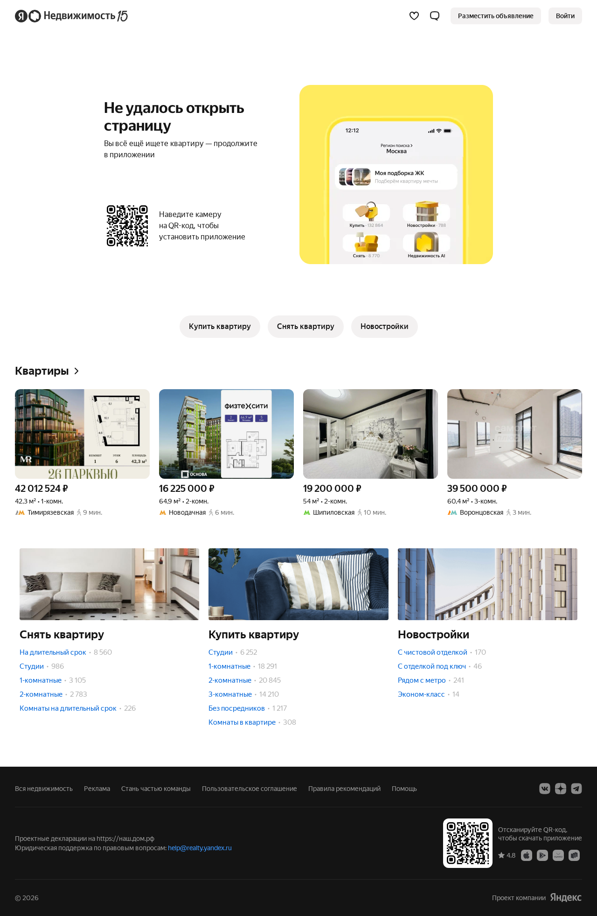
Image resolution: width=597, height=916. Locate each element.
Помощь (404, 788)
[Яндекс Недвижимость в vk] (544, 788)
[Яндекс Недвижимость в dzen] (560, 788)
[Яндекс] (565, 897)
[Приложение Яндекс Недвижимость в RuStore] (574, 855)
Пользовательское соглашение (249, 788)
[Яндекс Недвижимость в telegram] (576, 788)
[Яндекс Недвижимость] (72, 15)
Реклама (97, 788)
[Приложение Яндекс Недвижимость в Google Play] (542, 855)
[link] (565, 15)
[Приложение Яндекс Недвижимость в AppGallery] (558, 855)
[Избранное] (414, 15)
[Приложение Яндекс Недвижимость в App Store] (526, 855)
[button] (434, 15)
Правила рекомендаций (344, 788)
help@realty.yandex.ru (200, 848)
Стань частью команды (156, 788)
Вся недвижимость (44, 788)
